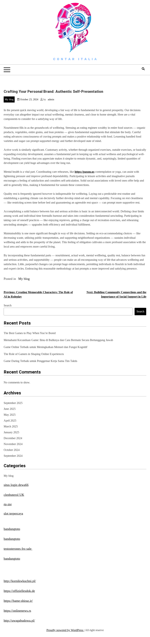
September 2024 (13, 455)
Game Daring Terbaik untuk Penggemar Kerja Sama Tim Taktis (40, 361)
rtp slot (8, 504)
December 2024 (13, 438)
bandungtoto (12, 529)
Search (8, 305)
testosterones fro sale (18, 548)
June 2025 (10, 408)
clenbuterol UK (14, 495)
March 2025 (11, 426)
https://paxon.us (84, 171)
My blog (9, 99)
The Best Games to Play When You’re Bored (30, 333)
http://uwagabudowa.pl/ (19, 620)
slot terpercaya (13, 513)
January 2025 (11, 432)
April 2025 (10, 420)
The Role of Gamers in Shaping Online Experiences (34, 354)
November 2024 (13, 444)
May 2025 (10, 414)
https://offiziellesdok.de (19, 591)
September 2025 (13, 402)
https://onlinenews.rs (17, 610)
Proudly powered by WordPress (65, 630)
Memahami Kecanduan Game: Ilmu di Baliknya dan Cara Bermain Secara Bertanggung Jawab (58, 340)
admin (51, 99)
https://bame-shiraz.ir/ (18, 601)
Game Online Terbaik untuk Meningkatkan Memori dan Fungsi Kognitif (45, 347)
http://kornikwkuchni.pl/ (20, 581)
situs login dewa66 (16, 485)
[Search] (143, 68)
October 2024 (12, 449)
